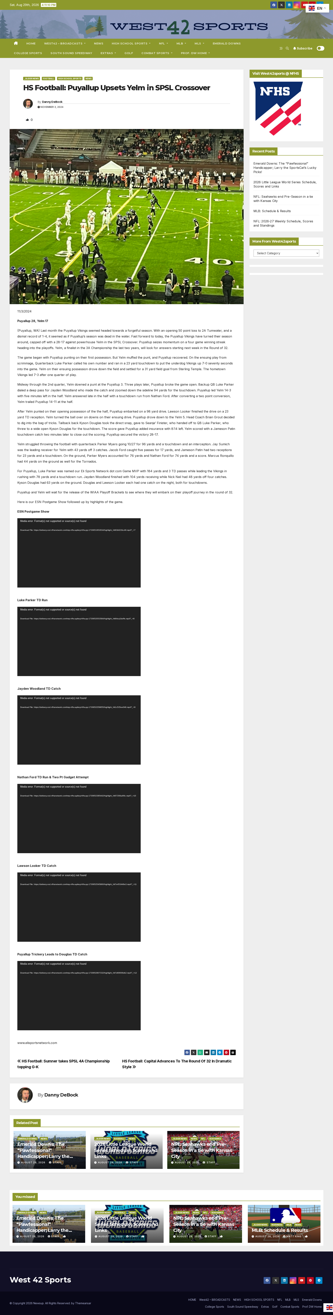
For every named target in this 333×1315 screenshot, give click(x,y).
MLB (180, 43)
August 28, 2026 (187, 1162)
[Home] (16, 43)
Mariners (277, 1225)
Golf (128, 53)
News (89, 78)
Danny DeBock (52, 102)
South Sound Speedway (71, 53)
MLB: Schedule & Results (272, 211)
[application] (79, 553)
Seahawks (215, 1139)
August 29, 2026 (33, 1162)
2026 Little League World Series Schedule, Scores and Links (125, 1150)
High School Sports (69, 78)
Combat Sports (155, 53)
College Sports (28, 53)
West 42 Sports (40, 1279)
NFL (162, 43)
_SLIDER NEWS (31, 78)
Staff (56, 1162)
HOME (31, 43)
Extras (107, 53)
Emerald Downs (227, 43)
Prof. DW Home (194, 53)
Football (48, 78)
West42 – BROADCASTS (63, 43)
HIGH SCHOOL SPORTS (130, 43)
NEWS (98, 43)
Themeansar (83, 1303)
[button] (287, 48)
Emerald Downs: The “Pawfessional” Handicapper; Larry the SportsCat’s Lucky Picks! (285, 168)
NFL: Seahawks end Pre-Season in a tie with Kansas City (201, 1150)
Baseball (119, 1139)
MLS (198, 43)
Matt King (294, 1236)
